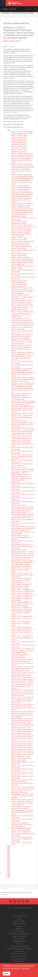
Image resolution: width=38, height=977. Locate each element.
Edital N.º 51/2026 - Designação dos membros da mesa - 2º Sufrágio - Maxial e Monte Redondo (22, 575)
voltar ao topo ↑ (29, 971)
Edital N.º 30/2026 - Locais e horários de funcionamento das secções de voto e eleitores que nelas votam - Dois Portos (22, 679)
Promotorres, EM (19, 921)
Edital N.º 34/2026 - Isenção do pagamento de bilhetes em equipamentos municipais (20, 655)
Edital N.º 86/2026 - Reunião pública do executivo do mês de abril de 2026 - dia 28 (22, 390)
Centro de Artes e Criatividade (19, 946)
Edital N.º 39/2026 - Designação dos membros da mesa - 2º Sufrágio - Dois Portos (22, 632)
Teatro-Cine (19, 944)
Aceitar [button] (6, 973)
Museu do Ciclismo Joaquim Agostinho (19, 949)
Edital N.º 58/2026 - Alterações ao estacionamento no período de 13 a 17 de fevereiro (22, 537)
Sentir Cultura (19, 951)
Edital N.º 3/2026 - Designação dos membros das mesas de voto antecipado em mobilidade (22, 833)
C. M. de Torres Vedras (19, 916)
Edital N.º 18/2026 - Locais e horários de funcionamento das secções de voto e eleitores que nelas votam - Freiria (22, 754)
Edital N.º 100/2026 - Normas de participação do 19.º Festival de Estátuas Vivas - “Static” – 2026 (22, 296)
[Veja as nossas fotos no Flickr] (27, 901)
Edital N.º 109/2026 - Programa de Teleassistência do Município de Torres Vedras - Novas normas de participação (22, 259)
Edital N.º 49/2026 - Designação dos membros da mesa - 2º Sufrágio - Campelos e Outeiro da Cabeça (21, 585)
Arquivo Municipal (19, 938)
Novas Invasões (19, 961)
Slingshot (4, 894)
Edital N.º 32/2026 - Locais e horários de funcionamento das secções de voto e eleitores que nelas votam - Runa (22, 668)
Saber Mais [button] (25, 968)
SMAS (19, 918)
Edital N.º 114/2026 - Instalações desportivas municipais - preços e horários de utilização (20, 234)
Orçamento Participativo (19, 936)
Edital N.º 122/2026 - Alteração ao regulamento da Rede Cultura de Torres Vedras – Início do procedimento (22, 187)
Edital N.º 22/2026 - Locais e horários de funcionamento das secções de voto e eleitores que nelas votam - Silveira (22, 731)
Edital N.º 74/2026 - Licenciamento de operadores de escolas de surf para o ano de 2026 (22, 456)
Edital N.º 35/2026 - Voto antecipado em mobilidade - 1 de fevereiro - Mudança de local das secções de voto (22, 650)
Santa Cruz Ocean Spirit (19, 959)
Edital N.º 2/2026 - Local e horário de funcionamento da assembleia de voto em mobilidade (22, 839)
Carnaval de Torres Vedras (19, 956)
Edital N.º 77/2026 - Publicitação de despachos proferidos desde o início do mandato (22, 444)
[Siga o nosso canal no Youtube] (19, 901)
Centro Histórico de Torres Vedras (19, 933)
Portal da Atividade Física (19, 954)
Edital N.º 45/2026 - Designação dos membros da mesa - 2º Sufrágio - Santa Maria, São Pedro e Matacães (22, 603)
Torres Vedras (8, 9)
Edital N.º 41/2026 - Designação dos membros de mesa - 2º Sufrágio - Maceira (21, 623)
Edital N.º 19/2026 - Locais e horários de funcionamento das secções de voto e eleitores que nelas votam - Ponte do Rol (22, 749)
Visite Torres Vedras (19, 931)
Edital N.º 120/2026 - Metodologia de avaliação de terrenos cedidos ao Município (21, 199)
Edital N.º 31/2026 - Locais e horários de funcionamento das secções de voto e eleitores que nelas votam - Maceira (22, 673)
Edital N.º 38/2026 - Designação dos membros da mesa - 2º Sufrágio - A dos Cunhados (22, 637)
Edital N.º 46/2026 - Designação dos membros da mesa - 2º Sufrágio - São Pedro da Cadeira (21, 598)
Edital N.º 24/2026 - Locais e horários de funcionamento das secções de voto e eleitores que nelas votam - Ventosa (22, 720)
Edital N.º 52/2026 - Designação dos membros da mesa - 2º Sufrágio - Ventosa (21, 569)
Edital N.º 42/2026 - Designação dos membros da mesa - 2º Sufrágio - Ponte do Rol (22, 618)
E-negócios (19, 926)
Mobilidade (19, 928)
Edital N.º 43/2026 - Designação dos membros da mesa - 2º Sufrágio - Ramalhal (21, 612)
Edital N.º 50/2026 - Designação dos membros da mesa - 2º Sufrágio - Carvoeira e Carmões (21, 580)
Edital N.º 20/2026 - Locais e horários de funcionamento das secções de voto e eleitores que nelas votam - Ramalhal (22, 743)
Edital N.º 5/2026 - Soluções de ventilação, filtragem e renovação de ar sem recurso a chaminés (22, 824)
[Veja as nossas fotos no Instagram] (15, 901)
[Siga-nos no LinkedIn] (23, 901)
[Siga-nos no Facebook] (11, 901)
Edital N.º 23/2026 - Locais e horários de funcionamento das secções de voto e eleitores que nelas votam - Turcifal (22, 725)
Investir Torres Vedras (19, 923)
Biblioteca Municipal (19, 941)
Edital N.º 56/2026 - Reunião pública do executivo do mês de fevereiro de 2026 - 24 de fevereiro (22, 546)
